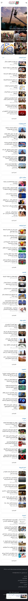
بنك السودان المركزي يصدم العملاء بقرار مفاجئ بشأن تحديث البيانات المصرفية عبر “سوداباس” (9, 302)
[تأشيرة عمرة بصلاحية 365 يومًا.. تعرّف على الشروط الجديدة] (22, 451)
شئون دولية (23, 320)
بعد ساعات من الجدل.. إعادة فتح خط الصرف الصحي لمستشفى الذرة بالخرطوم (10, 536)
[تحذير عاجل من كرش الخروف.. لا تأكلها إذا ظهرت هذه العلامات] (22, 543)
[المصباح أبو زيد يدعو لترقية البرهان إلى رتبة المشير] (22, 107)
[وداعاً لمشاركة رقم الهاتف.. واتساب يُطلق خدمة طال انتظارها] (22, 387)
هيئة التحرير (25, 578)
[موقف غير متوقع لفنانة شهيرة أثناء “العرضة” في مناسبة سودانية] (22, 424)
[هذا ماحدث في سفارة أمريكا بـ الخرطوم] (22, 93)
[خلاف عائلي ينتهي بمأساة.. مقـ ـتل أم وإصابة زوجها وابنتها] (22, 499)
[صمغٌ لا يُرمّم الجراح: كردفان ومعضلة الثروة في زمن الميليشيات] (22, 165)
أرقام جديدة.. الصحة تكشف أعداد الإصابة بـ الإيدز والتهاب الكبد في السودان (10, 521)
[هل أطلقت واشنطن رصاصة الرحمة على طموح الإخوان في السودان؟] (22, 144)
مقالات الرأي (23, 177)
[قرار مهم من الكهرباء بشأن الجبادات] (14, 18)
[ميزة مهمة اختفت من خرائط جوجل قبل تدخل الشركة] (22, 381)
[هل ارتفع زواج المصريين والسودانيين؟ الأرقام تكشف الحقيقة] (22, 443)
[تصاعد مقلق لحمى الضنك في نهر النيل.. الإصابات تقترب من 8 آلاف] (22, 555)
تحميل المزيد (14, 118)
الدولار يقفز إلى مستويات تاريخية (10, 67)
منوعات (24, 418)
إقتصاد (24, 272)
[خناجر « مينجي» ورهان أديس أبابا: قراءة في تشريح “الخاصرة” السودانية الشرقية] (22, 158)
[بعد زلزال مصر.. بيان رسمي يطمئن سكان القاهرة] (22, 340)
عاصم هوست (5, 594)
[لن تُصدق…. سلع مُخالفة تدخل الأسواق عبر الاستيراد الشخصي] (22, 309)
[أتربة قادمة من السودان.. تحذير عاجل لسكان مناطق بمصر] (22, 358)
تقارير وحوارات (22, 123)
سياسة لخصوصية (23, 582)
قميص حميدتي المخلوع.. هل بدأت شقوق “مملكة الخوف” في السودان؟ (9, 151)
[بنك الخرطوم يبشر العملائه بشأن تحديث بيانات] (22, 296)
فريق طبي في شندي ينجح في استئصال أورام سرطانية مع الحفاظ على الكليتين (10, 528)
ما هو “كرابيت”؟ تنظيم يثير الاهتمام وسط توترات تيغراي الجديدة (10, 326)
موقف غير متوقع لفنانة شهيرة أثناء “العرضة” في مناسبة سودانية (10, 424)
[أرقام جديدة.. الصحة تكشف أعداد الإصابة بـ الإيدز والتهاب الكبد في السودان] (22, 521)
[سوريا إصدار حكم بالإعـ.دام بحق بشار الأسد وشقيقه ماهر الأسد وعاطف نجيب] (22, 333)
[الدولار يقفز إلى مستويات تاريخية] (20, 36)
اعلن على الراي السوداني (22, 586)
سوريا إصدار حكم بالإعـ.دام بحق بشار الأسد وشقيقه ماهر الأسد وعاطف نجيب (10, 333)
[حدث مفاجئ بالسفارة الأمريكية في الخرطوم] (20, 48)
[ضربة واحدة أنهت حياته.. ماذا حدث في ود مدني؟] (22, 505)
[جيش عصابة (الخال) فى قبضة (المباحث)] (22, 183)
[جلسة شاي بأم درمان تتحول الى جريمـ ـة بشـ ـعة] (22, 473)
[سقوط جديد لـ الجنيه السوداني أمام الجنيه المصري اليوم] (22, 284)
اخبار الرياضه (22, 225)
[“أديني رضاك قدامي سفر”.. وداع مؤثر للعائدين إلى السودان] (22, 437)
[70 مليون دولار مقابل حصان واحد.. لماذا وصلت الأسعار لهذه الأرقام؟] (22, 431)
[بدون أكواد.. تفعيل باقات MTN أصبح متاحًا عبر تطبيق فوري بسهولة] (22, 406)
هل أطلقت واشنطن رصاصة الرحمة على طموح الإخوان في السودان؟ (10, 144)
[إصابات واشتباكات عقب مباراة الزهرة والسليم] (22, 237)
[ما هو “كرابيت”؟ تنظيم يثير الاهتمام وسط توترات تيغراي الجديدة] (22, 326)
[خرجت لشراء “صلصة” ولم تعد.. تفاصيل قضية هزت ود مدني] (22, 486)
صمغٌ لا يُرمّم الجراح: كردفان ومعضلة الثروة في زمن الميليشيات (11, 166)
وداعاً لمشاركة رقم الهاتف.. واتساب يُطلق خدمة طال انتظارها (11, 387)
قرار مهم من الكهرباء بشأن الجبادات (18, 29)
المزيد (3, 57)
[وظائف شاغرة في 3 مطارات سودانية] (7, 48)
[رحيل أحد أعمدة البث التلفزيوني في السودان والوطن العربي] (22, 113)
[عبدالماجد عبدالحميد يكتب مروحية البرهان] (22, 195)
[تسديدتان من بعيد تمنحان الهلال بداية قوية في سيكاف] (22, 249)
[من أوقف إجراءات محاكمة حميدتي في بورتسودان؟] (22, 129)
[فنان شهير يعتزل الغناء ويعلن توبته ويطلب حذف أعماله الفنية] (22, 457)
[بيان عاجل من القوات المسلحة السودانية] (7, 36)
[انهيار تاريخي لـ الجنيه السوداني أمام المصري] (22, 290)
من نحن (25, 576)
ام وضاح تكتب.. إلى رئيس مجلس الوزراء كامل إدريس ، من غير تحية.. (10, 214)
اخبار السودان (22, 57)
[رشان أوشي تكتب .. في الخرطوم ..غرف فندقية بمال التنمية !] (22, 201)
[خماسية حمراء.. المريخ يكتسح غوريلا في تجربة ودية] (22, 243)
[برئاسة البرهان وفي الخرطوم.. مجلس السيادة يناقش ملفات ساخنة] (22, 99)
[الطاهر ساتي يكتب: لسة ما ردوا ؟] (22, 207)
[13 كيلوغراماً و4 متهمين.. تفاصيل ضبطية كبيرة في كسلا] (22, 492)
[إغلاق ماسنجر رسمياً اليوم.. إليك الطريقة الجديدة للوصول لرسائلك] (22, 400)
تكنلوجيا (24, 369)
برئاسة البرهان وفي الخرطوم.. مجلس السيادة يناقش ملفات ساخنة (10, 100)
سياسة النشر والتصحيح (22, 580)
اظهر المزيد (14, 267)
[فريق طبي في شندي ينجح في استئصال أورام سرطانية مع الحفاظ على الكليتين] (22, 528)
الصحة (24, 515)
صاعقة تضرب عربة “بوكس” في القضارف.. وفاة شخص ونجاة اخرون (10, 479)
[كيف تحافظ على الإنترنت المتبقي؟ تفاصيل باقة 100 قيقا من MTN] (22, 375)
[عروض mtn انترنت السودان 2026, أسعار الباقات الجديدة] (22, 394)
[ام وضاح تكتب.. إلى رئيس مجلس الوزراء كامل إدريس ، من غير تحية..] (22, 213)
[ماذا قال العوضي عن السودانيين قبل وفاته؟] (22, 549)
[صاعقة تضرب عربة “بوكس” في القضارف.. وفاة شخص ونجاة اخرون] (22, 479)
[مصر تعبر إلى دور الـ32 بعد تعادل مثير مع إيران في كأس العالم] (22, 261)
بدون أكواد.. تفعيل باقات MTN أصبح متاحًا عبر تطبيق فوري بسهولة (10, 407)
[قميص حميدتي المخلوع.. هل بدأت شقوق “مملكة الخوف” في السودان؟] (22, 151)
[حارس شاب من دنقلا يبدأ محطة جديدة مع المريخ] (22, 231)
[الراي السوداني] (14, 3)
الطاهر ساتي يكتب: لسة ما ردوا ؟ (10, 206)
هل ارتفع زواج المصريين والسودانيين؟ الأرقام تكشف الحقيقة (11, 444)
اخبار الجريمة (22, 467)
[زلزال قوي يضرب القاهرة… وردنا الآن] (22, 346)
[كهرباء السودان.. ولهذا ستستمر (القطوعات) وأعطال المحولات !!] (22, 189)
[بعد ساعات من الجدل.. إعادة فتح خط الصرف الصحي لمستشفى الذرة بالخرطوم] (22, 535)
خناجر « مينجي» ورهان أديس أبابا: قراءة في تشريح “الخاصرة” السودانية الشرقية (10, 158)
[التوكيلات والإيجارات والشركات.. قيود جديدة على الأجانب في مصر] (22, 352)
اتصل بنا (25, 584)
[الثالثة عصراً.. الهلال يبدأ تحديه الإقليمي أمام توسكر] (22, 255)
